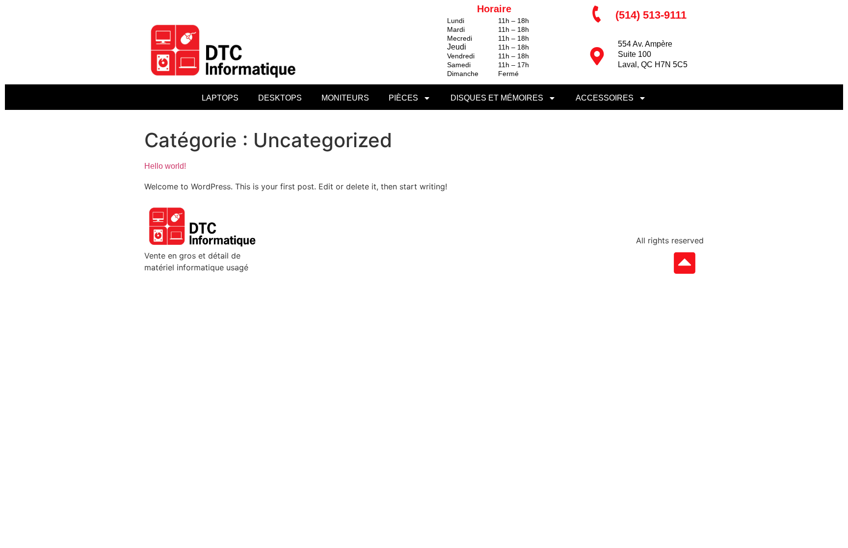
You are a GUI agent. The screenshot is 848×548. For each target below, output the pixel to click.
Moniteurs (345, 98)
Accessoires (605, 98)
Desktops (280, 98)
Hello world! (165, 166)
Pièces (403, 98)
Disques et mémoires (496, 98)
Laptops (220, 98)
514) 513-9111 (653, 15)
